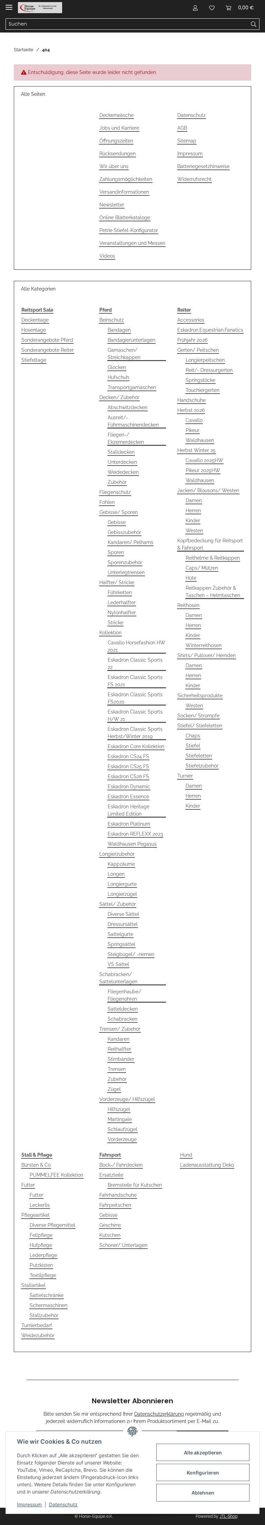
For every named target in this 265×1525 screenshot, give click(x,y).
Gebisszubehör (124, 532)
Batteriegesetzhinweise (203, 166)
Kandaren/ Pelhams (130, 542)
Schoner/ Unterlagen (123, 1245)
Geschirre (110, 1225)
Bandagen (119, 330)
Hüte (191, 578)
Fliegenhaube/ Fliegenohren (124, 995)
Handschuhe (191, 400)
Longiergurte (122, 884)
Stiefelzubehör (202, 766)
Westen (194, 530)
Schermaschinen (48, 1305)
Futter (28, 1185)
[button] (195, 8)
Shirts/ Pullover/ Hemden (206, 655)
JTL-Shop (228, 1516)
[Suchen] (253, 24)
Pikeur (192, 430)
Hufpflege (41, 1245)
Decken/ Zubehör (119, 397)
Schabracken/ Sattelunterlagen (118, 978)
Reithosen (188, 605)
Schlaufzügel (122, 1129)
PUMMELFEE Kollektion (56, 1175)
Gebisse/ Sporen (118, 512)
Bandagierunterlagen (131, 340)
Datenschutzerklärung (159, 1414)
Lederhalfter (122, 602)
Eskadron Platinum (129, 824)
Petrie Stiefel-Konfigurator (128, 230)
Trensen (117, 1069)
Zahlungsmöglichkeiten (125, 179)
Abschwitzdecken (127, 407)
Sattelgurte (120, 934)
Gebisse (117, 522)
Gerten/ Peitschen (198, 350)
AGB (182, 128)
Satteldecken (123, 1009)
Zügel (114, 1089)
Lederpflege (43, 1255)
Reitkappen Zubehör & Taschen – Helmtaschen (213, 591)
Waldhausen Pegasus (132, 844)
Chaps (193, 735)
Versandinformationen (124, 192)
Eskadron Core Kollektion (136, 746)
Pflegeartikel (35, 1215)
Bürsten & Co (36, 1165)
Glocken (117, 367)
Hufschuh (118, 377)
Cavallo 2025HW (204, 460)
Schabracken (122, 1019)
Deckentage (35, 320)
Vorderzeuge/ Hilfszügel (127, 1099)
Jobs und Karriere (119, 128)
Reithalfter (119, 1049)
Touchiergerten (202, 390)
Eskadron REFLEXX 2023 (135, 834)
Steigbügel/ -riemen (131, 954)
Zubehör (117, 482)
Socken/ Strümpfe (198, 715)
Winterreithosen (204, 645)
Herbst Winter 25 (196, 450)
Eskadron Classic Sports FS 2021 (135, 680)
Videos (107, 256)
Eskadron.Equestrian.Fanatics (210, 330)
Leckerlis (40, 1205)
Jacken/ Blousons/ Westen (208, 490)
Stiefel (193, 745)
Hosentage (33, 330)
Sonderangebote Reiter (47, 350)
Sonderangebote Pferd (47, 340)
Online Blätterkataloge (124, 217)
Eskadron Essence (128, 796)
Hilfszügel (119, 1109)
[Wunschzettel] (212, 8)
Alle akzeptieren (203, 1452)
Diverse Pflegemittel (52, 1225)
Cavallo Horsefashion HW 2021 (136, 646)
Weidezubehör (37, 1335)
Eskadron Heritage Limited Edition (128, 810)
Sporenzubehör (125, 562)
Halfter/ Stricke (116, 582)
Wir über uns (113, 166)
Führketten (120, 592)
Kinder (193, 520)
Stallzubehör (44, 1315)
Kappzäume (121, 864)
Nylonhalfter (122, 612)
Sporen (116, 552)
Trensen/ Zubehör (119, 1029)
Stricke (115, 622)
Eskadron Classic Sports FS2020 (135, 698)
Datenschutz (191, 115)
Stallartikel (33, 1285)
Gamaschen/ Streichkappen (124, 353)
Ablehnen (203, 1493)
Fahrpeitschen (115, 1205)
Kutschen (109, 1235)
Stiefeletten (199, 756)
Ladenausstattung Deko (207, 1165)
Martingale (120, 1119)
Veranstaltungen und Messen (132, 243)
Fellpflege (41, 1235)
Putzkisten (41, 1265)
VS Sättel (118, 964)
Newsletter (111, 205)
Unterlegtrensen (126, 572)
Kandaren (118, 1039)
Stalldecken (121, 452)
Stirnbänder (121, 1059)
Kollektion (110, 632)
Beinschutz (111, 320)
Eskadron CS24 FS (128, 756)
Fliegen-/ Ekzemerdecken (126, 438)
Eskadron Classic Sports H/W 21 (135, 715)
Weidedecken (123, 472)
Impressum (190, 153)
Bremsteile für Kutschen (135, 1185)
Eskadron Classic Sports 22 (135, 663)
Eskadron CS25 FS (128, 766)
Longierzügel (122, 894)
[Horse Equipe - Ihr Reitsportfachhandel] (40, 8)
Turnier (185, 776)
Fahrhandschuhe (118, 1195)
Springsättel (121, 944)
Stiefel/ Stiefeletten (199, 725)
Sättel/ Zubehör (117, 904)
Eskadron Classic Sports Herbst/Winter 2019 (135, 732)
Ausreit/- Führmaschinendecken (133, 421)
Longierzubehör (117, 854)
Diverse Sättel (123, 914)
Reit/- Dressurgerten (209, 370)
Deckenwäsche (116, 115)
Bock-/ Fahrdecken (121, 1165)
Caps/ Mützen (202, 568)
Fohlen (107, 502)
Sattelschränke (46, 1295)
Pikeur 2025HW (203, 470)
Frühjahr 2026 (192, 340)
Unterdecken (122, 462)
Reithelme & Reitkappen (213, 558)
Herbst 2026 (191, 410)
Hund (186, 1155)
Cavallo (194, 420)
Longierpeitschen (205, 360)
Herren (193, 510)
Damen (194, 500)
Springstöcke (200, 380)
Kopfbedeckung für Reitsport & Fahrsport (210, 544)
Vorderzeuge (122, 1139)
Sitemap (186, 141)
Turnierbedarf (36, 1325)
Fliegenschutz (115, 492)
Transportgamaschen (132, 387)
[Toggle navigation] (9, 4)
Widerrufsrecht (194, 179)
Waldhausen (200, 440)
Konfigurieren (203, 1473)
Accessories (190, 320)
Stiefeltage (33, 360)
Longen (116, 874)
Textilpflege (43, 1275)
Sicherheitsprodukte (200, 695)
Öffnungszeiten (116, 141)
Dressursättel (123, 924)
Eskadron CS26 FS (128, 776)
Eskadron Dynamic (129, 786)
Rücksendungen (117, 153)
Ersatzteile (111, 1175)
